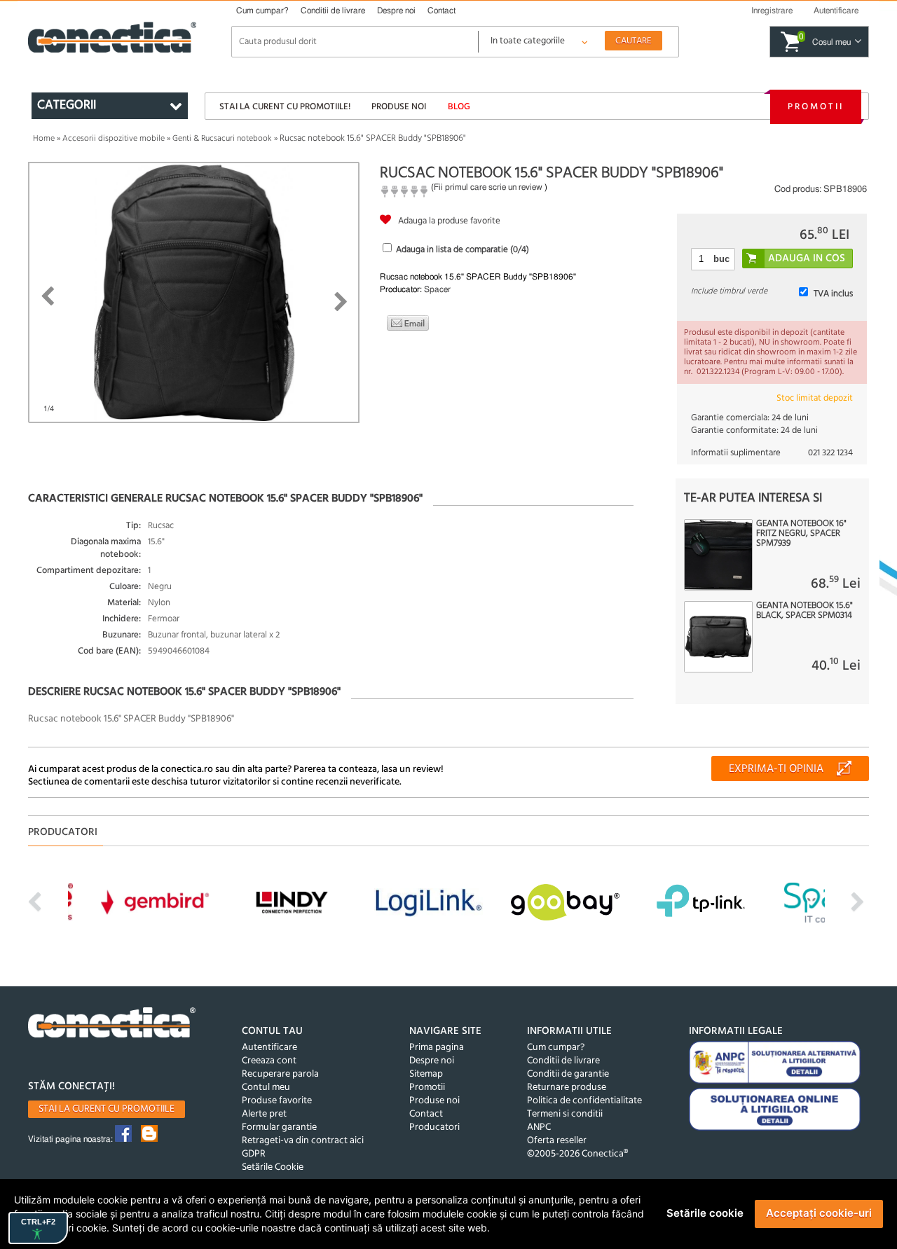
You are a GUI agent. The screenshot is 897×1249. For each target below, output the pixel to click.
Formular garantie (279, 1127)
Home (44, 139)
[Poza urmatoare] (341, 302)
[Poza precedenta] (47, 296)
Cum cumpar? (262, 10)
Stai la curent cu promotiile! (284, 106)
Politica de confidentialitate (584, 1101)
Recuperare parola (280, 1074)
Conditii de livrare (333, 10)
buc (721, 259)
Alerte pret (264, 1114)
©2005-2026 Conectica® (577, 1154)
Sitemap (426, 1074)
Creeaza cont (269, 1061)
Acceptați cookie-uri (819, 1213)
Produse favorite (277, 1101)
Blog (459, 106)
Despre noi (396, 10)
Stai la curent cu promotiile (106, 1109)
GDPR (254, 1154)
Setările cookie (705, 1213)
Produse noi (398, 106)
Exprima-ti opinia (776, 769)
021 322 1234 (830, 453)
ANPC (539, 1127)
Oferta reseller (557, 1141)
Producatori (434, 1127)
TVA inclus (833, 294)
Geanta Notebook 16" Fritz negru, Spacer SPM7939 (801, 533)
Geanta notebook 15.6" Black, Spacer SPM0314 (804, 611)
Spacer (437, 289)
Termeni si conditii (565, 1114)
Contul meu (266, 1087)
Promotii (816, 106)
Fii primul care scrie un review (488, 187)
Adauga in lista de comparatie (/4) (462, 249)
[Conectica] (112, 1024)
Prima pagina (436, 1048)
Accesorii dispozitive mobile (113, 139)
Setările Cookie (272, 1167)
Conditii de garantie (568, 1074)
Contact (441, 10)
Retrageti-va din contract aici (303, 1141)
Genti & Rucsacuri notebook (222, 139)
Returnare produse (566, 1087)
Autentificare (269, 1048)
